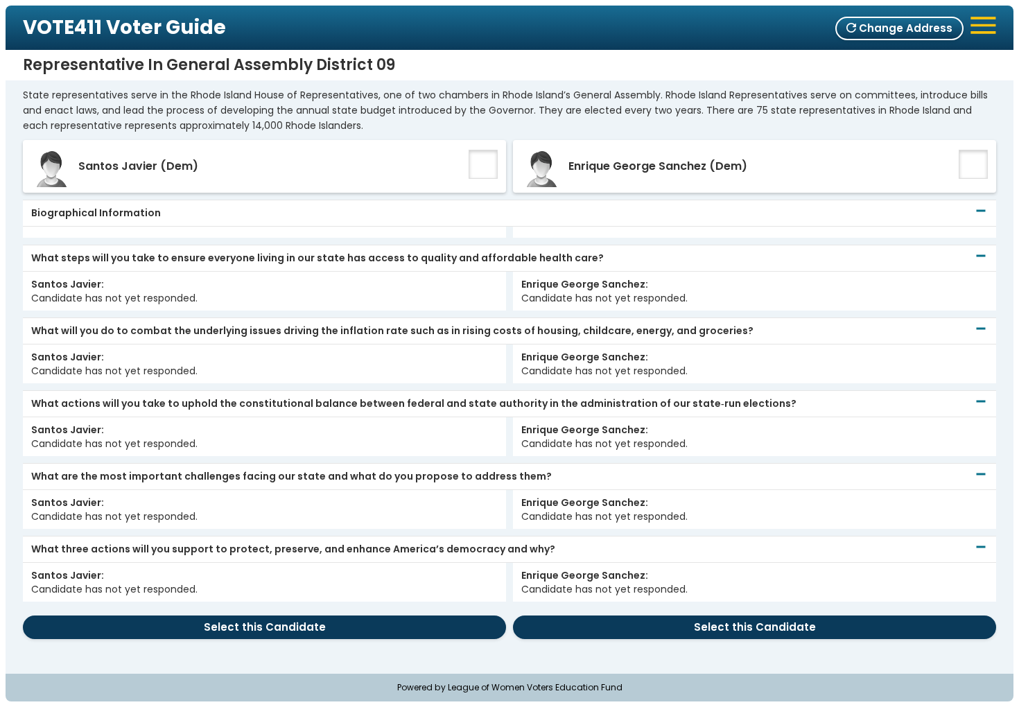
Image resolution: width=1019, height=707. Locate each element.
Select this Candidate (265, 627)
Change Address (904, 28)
